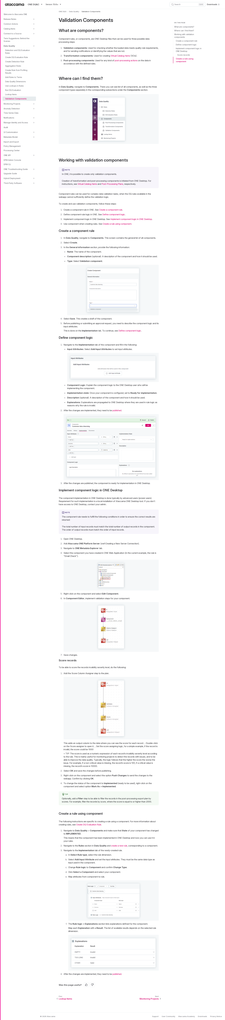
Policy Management (12, 146)
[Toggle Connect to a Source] (33, 33)
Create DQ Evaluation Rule (16, 57)
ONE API (7, 155)
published (117, 410)
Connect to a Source (12, 33)
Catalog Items (9, 29)
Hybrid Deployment (12, 178)
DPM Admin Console (12, 160)
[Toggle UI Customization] (33, 132)
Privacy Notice (216, 1016)
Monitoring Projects (12, 104)
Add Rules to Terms (13, 77)
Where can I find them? (184, 30)
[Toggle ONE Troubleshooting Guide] (33, 169)
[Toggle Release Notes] (33, 19)
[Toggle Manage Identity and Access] (33, 122)
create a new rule (119, 845)
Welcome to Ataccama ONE (15, 14)
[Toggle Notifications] (33, 117)
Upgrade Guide (10, 173)
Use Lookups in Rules (14, 86)
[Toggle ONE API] (33, 155)
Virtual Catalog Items (120, 55)
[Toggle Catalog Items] (33, 28)
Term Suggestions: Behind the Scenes (16, 39)
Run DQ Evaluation (13, 90)
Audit (6, 127)
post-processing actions (126, 60)
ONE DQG (62, 11)
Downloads (212, 4)
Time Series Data (11, 113)
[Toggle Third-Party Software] (33, 183)
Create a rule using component (184, 60)
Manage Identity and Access (16, 122)
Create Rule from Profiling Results (16, 71)
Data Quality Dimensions (15, 81)
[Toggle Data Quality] (33, 46)
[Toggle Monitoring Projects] (33, 103)
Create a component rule (186, 41)
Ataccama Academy (186, 1016)
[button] (108, 119)
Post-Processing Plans (112, 184)
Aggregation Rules (13, 66)
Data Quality (9, 46)
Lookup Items (11, 94)
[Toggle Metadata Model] (33, 137)
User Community (168, 1016)
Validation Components (16, 99)
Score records (183, 55)
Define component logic (186, 45)
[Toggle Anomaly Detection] (33, 108)
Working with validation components (184, 35)
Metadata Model (11, 137)
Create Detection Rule (14, 61)
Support (155, 1016)
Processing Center (12, 150)
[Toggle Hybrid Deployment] (33, 178)
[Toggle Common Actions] (33, 24)
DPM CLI (7, 164)
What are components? (184, 27)
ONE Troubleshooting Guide (16, 169)
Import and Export (11, 142)
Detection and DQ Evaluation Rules (17, 51)
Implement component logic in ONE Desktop (188, 49)
